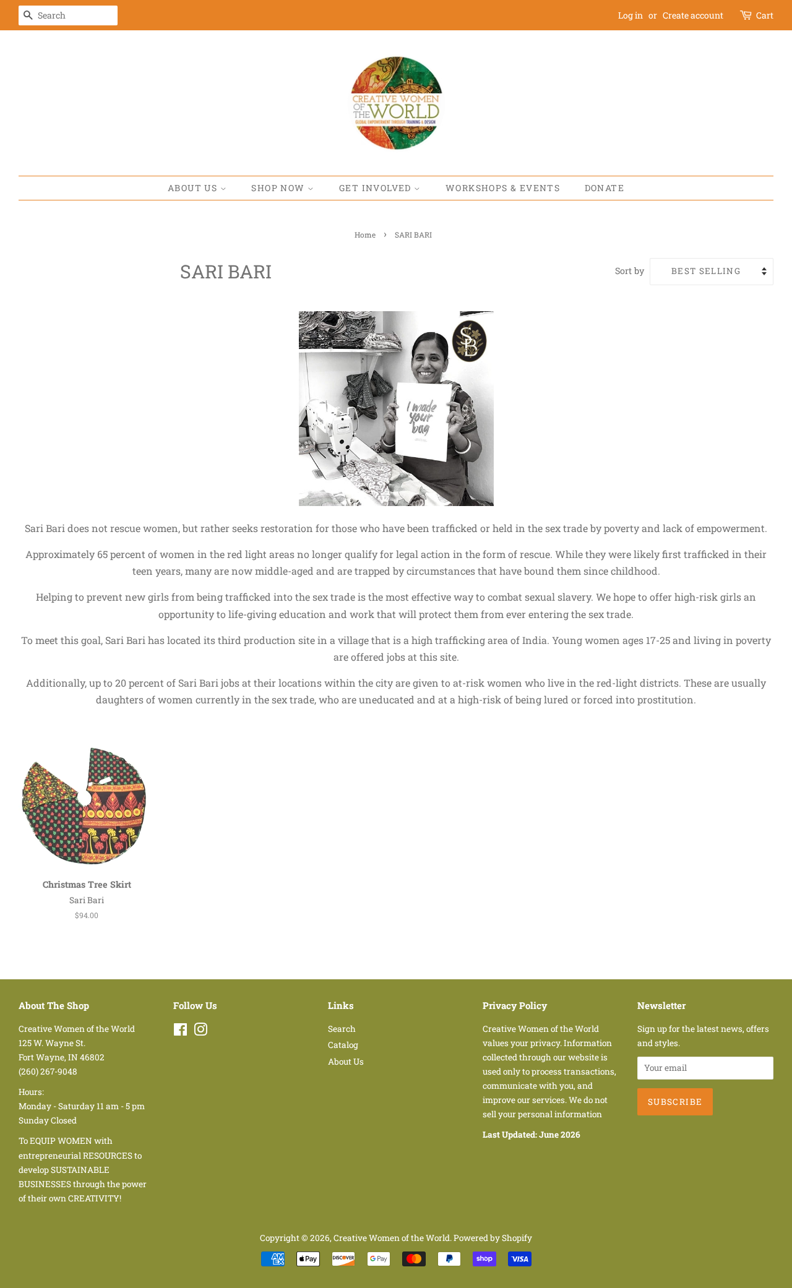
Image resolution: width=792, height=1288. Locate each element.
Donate (604, 188)
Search (342, 1028)
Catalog (343, 1044)
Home (365, 234)
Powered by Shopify (493, 1237)
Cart (764, 15)
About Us (194, 188)
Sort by (629, 271)
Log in (630, 15)
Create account (693, 15)
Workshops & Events (503, 188)
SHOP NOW (279, 188)
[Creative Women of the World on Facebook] (180, 1031)
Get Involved (376, 188)
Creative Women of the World (392, 1237)
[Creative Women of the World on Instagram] (200, 1031)
